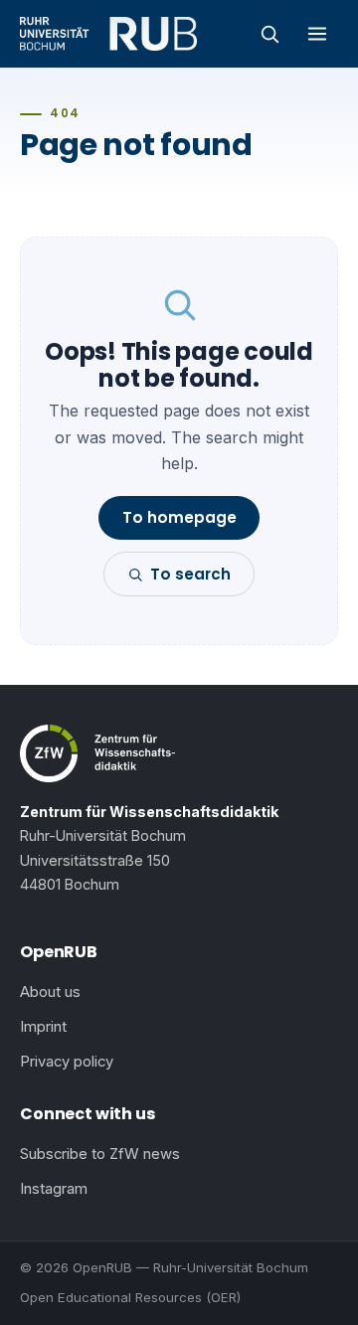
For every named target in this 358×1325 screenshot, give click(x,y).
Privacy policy (66, 1062)
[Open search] (269, 34)
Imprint (43, 1027)
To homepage (179, 517)
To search (190, 574)
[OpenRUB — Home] (108, 34)
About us (50, 992)
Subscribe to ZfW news (100, 1154)
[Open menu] (317, 34)
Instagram (54, 1189)
